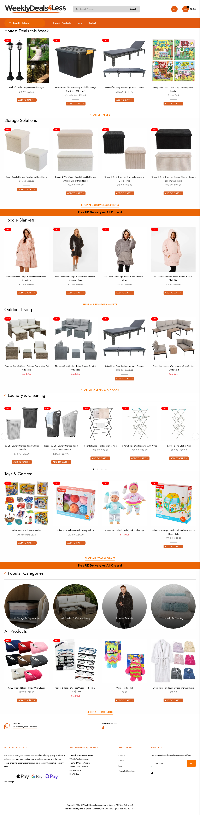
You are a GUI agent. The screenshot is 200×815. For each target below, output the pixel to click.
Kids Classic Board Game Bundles (26, 530)
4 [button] (106, 469)
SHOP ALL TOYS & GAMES (100, 558)
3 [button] (101, 469)
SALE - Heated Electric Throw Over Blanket (26, 687)
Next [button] (195, 436)
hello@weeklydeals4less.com (25, 726)
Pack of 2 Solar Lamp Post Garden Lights (26, 87)
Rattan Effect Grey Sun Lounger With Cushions (124, 87)
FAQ (120, 765)
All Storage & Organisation (26, 618)
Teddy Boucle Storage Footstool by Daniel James (26, 177)
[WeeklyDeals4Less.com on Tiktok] (153, 773)
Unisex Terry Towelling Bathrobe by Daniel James (173, 687)
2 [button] (97, 469)
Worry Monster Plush (124, 687)
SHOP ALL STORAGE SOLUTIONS (100, 205)
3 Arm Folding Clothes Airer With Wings (139, 445)
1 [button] (93, 469)
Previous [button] (4, 436)
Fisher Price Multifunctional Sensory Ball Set (75, 530)
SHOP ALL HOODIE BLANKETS (100, 304)
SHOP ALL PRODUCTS (100, 712)
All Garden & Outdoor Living (75, 618)
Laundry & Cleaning (173, 618)
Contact (121, 755)
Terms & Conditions (126, 771)
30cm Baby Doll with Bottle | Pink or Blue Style (124, 530)
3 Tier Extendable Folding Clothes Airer (100, 445)
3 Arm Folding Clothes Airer (179, 445)
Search (133, 9)
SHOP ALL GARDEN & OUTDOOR (100, 390)
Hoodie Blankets (124, 618)
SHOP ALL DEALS (100, 115)
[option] (21, 436)
